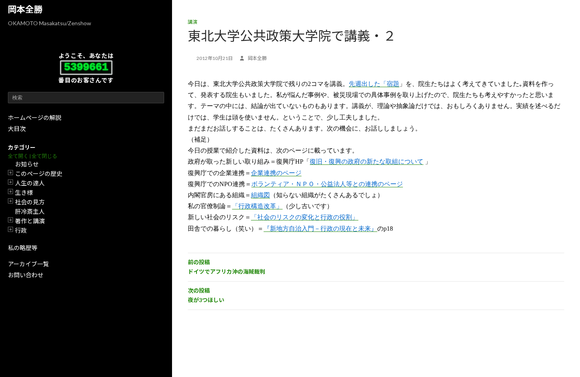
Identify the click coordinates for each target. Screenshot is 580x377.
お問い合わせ (25, 274)
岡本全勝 (25, 9)
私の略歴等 (22, 247)
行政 (21, 230)
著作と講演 (30, 220)
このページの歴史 (38, 173)
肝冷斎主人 (30, 211)
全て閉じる (44, 156)
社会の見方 (30, 201)
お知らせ (27, 164)
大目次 (17, 128)
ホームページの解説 (34, 117)
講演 (192, 22)
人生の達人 (30, 183)
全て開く (18, 156)
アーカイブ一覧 (28, 263)
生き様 (24, 192)
